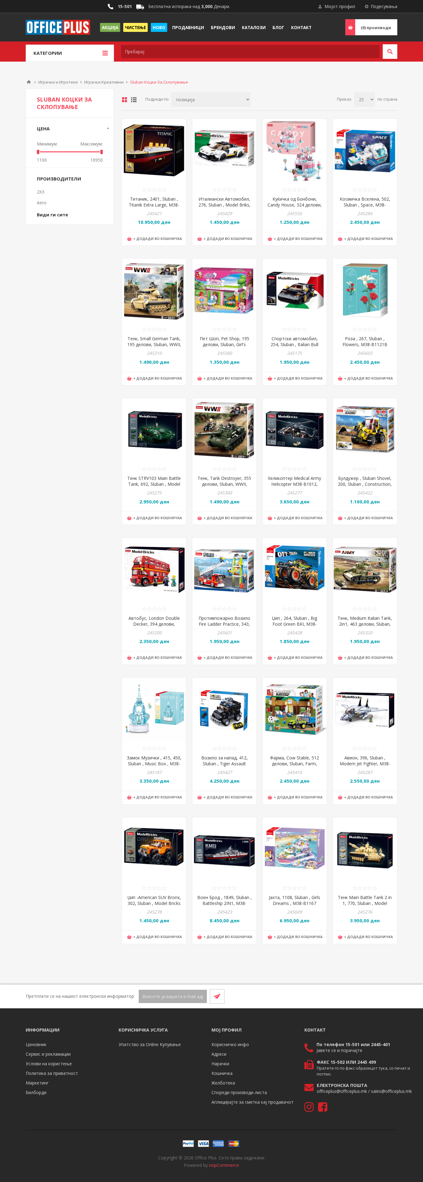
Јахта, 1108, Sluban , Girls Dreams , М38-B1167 (294, 900)
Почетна (29, 82)
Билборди (36, 1092)
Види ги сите (52, 215)
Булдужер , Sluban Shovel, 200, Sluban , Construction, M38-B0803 (365, 484)
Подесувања (384, 6)
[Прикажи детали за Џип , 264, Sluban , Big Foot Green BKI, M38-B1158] (295, 570)
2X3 (40, 192)
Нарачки (220, 1064)
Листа (134, 99)
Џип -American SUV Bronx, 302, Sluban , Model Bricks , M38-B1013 (154, 903)
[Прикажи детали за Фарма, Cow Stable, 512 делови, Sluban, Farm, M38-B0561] (295, 710)
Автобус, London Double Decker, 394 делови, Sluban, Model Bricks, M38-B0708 (154, 627)
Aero (41, 203)
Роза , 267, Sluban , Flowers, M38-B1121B (364, 341)
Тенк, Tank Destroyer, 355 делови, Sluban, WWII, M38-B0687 (224, 484)
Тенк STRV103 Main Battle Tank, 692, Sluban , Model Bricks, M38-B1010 (154, 484)
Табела (124, 99)
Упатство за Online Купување (150, 1044)
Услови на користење (49, 1064)
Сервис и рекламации (48, 1054)
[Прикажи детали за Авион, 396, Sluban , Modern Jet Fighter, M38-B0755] (365, 710)
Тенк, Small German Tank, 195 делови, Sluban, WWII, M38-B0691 (154, 344)
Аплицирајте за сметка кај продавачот (253, 1102)
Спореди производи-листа (239, 1092)
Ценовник (36, 1044)
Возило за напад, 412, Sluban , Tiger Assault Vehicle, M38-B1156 (224, 763)
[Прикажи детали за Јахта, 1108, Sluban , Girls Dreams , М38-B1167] (295, 849)
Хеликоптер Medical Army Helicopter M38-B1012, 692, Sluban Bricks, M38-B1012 (294, 487)
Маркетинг (37, 1083)
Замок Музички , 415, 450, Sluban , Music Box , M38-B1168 (154, 763)
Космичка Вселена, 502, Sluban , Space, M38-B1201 (365, 205)
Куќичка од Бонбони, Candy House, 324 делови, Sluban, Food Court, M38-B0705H (295, 207)
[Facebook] (375, 996)
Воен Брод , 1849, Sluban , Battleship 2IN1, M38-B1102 (224, 903)
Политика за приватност (52, 1073)
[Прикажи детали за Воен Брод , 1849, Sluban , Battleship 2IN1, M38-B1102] (224, 849)
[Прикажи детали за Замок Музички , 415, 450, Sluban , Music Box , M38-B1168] (154, 710)
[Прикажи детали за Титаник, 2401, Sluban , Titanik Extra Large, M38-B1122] (154, 151)
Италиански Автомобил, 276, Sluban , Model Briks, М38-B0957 (224, 205)
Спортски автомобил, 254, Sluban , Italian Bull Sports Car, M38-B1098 (294, 344)
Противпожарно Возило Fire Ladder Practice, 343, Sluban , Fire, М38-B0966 (224, 624)
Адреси (219, 1054)
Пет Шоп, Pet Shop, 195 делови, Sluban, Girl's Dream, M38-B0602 (224, 344)
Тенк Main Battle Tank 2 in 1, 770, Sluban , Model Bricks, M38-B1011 (365, 903)
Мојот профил (340, 6)
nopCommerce (224, 1165)
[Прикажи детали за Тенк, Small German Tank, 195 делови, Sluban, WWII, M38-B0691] (154, 291)
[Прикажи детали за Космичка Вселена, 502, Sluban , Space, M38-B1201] (365, 151)
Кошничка (222, 1073)
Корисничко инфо (230, 1044)
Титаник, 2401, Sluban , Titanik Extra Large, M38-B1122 (154, 205)
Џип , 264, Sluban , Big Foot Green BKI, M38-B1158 (294, 624)
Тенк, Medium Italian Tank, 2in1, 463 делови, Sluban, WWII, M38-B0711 (365, 624)
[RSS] (390, 996)
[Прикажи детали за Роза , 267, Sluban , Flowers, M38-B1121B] (365, 291)
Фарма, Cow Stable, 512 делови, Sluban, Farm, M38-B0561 (294, 763)
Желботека (223, 1083)
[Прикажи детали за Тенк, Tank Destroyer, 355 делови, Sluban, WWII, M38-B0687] (224, 430)
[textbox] (250, 51)
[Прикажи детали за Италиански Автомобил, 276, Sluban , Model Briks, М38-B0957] (224, 151)
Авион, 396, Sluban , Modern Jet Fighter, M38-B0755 (365, 763)
